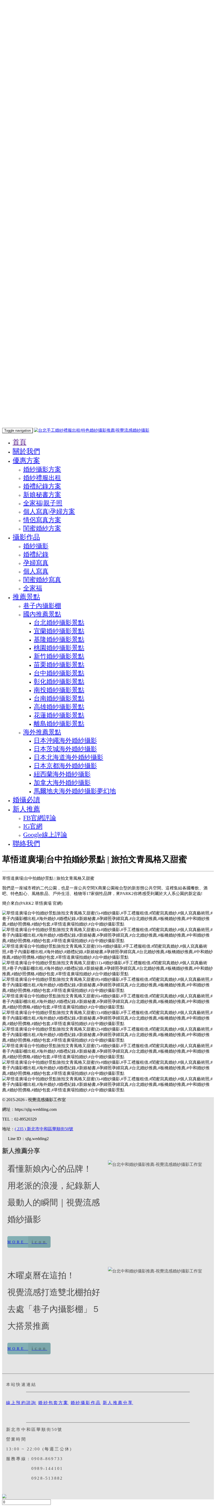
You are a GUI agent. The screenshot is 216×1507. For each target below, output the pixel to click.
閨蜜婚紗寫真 (42, 579)
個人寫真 (35, 571)
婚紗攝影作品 (86, 1402)
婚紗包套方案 (53, 1402)
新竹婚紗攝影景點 (59, 656)
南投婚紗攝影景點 (59, 690)
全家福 (32, 588)
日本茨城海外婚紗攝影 (65, 748)
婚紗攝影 (35, 546)
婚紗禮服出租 (42, 477)
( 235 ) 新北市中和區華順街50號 (44, 1129)
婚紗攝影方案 (42, 469)
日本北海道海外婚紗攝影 (68, 757)
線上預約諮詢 (21, 1402)
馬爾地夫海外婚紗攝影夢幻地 (75, 791)
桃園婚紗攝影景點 (59, 647)
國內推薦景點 (42, 614)
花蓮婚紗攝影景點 (59, 715)
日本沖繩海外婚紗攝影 (65, 740)
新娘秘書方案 (42, 494)
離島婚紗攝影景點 (59, 723)
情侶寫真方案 (42, 519)
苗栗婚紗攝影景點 (59, 664)
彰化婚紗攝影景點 (59, 681)
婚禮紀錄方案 (42, 486)
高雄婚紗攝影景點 (59, 706)
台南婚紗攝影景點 (59, 698)
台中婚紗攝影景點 (59, 673)
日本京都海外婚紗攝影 (65, 765)
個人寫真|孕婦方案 (49, 511)
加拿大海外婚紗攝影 (62, 782)
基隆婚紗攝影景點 (59, 639)
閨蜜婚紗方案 (42, 528)
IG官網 (32, 826)
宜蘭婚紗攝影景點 (59, 631)
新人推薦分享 (118, 1402)
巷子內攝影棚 (42, 605)
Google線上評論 (45, 834)
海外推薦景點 (42, 732)
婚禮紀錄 (35, 554)
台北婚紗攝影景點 (59, 622)
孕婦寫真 (35, 562)
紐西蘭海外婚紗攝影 (62, 774)
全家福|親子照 (42, 503)
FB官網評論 (39, 817)
